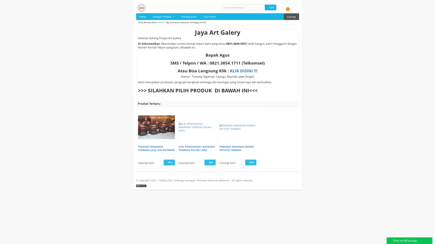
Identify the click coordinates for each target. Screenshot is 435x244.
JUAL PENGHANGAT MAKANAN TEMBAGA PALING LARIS (197, 148)
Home (143, 16)
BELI (170, 162)
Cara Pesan (209, 16)
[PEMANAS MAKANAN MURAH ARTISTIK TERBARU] (237, 127)
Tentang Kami (189, 16)
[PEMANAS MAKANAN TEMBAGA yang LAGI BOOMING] (156, 127)
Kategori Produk (162, 16)
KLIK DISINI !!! (243, 71)
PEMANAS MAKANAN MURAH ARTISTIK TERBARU (236, 148)
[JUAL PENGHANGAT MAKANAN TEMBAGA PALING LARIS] (197, 127)
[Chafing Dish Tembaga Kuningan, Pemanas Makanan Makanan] (141, 7)
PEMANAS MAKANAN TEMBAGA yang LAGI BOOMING (156, 148)
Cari (271, 7)
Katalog (291, 16)
